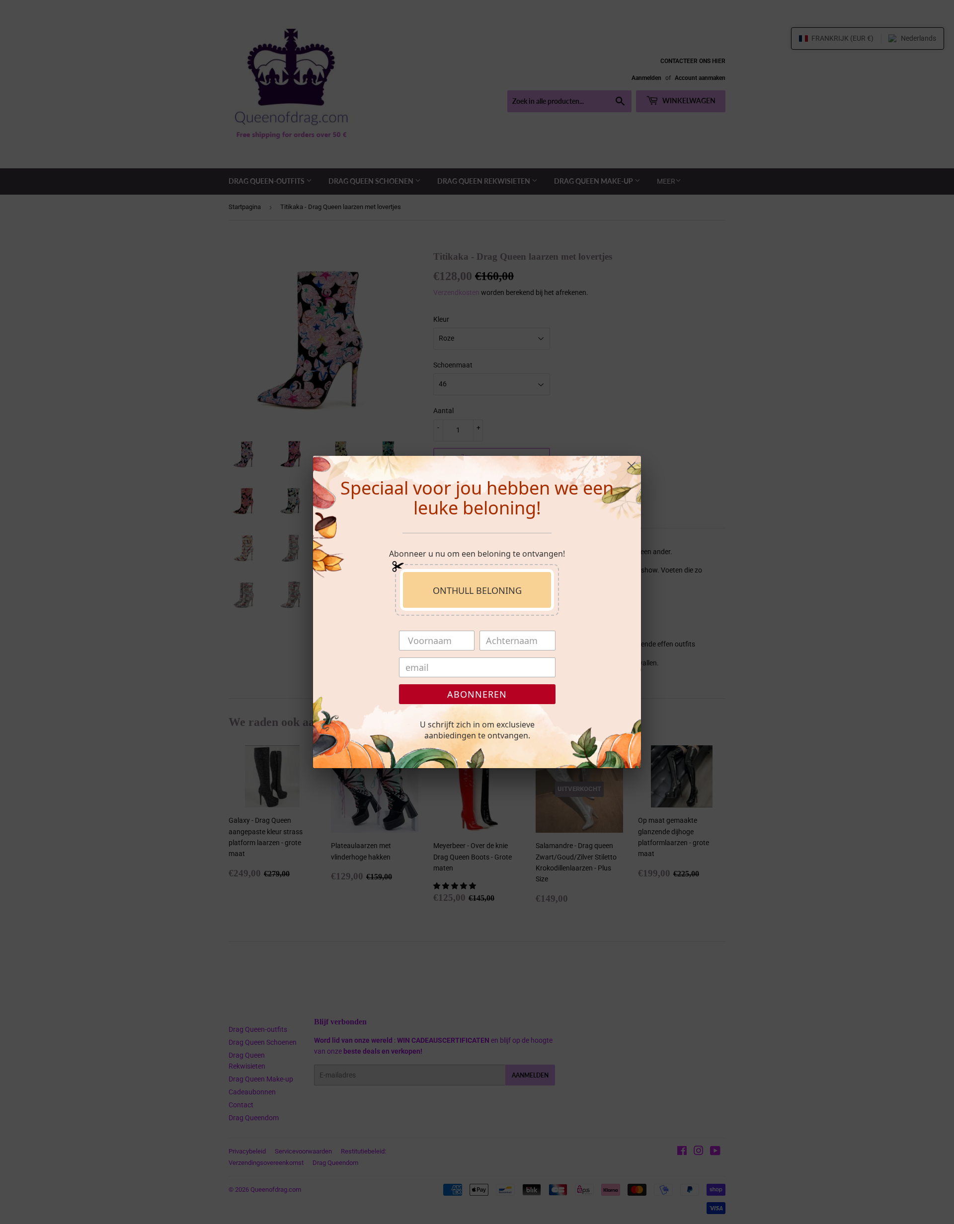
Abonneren (477, 694)
